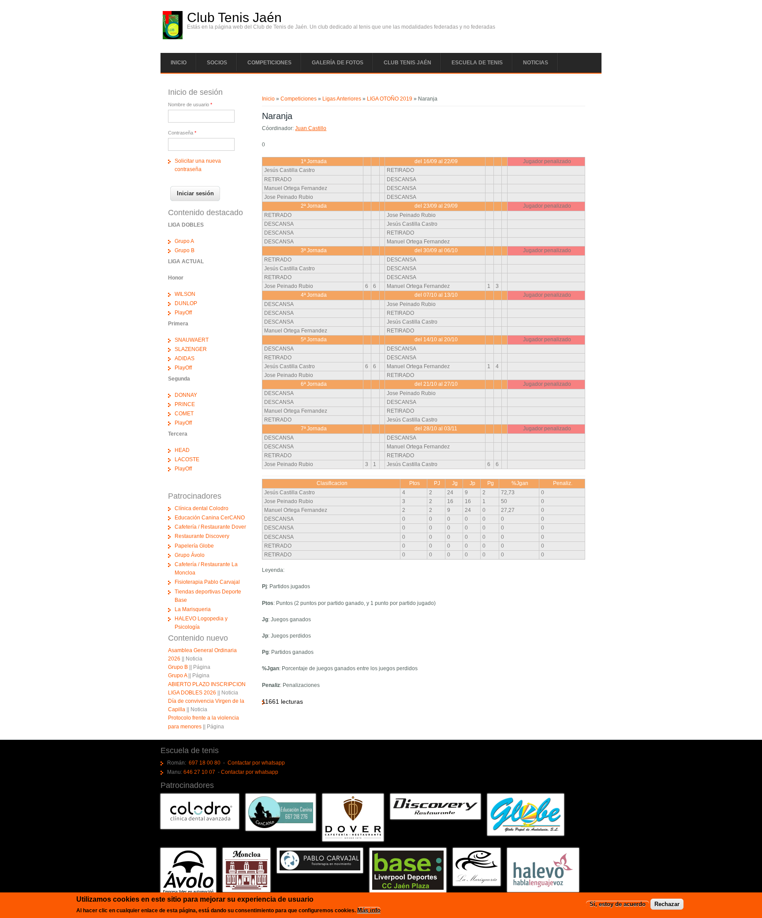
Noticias (535, 63)
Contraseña (182, 132)
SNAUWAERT (192, 340)
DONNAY (186, 395)
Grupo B (184, 250)
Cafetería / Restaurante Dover (210, 527)
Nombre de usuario (190, 104)
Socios (217, 63)
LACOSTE (187, 459)
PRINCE (185, 404)
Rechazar (667, 904)
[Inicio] (173, 37)
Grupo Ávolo (190, 555)
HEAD (182, 450)
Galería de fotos (337, 63)
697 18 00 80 (204, 763)
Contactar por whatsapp (256, 763)
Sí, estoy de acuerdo (618, 904)
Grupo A (184, 241)
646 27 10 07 (199, 772)
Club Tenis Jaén (234, 17)
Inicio (179, 63)
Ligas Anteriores (341, 99)
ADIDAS (184, 358)
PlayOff (183, 313)
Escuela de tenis (477, 63)
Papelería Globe (194, 546)
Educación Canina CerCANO (210, 518)
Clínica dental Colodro (201, 508)
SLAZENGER (191, 349)
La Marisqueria (193, 609)
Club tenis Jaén (407, 63)
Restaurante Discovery (202, 536)
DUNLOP (186, 303)
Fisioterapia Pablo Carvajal (207, 582)
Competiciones (269, 63)
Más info (369, 910)
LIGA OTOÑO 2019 (389, 99)
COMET (184, 413)
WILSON (185, 294)
